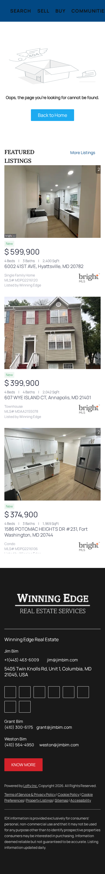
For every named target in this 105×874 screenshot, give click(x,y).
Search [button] (21, 11)
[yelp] (68, 692)
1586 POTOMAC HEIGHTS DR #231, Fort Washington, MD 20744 (46, 532)
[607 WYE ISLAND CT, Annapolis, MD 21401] (52, 333)
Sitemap (61, 800)
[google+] (25, 707)
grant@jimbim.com (54, 727)
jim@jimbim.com (62, 660)
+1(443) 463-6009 (21, 660)
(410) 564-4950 (19, 744)
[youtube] (10, 707)
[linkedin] (25, 692)
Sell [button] (43, 11)
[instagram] (83, 692)
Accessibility (80, 800)
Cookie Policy (68, 794)
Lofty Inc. (30, 785)
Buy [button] (60, 11)
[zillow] (54, 692)
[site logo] (52, 603)
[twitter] (39, 692)
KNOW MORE (23, 764)
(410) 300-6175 (18, 727)
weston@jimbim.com (59, 744)
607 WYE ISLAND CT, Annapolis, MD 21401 (47, 397)
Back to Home (52, 115)
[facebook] (10, 692)
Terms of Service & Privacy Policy (30, 794)
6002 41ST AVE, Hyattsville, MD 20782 (43, 266)
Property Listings (39, 800)
